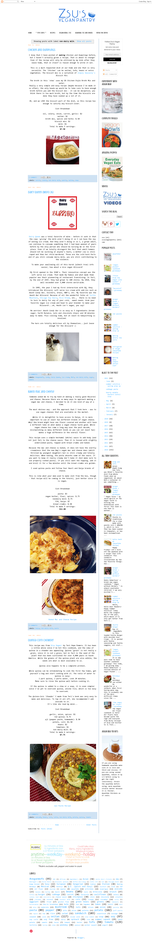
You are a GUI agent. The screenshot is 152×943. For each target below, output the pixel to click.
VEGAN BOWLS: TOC (65, 33)
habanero (115, 902)
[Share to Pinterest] (50, 177)
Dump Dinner (34, 884)
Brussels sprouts (62, 882)
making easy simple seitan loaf (115, 362)
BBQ (117, 879)
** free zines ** (41, 33)
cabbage (56, 895)
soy (113, 916)
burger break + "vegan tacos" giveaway (116, 490)
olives (91, 907)
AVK (54, 879)
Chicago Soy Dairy (48, 298)
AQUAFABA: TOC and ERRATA (83, 33)
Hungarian (78, 884)
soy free (48, 920)
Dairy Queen (34, 237)
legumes (86, 904)
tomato (88, 817)
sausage (114, 913)
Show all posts (84, 41)
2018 (106, 422)
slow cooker (89, 917)
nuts (78, 907)
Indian (93, 884)
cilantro (119, 897)
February (110, 411)
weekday (64, 925)
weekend (77, 925)
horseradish (34, 904)
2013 (106, 439)
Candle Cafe (94, 882)
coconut (50, 899)
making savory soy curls (117, 338)
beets (86, 892)
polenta (85, 910)
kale (66, 904)
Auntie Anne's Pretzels (104, 879)
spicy (63, 919)
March (109, 408)
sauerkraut (101, 913)
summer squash (102, 920)
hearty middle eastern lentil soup (113, 394)
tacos (56, 922)
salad (65, 914)
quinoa (81, 817)
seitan (71, 180)
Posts (107, 70)
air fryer (39, 889)
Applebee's (74, 879)
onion (103, 907)
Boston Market (46, 882)
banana (37, 892)
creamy (91, 899)
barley (47, 892)
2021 (106, 378)
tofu (92, 922)
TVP (121, 887)
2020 (106, 419)
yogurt (105, 925)
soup (76, 180)
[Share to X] (46, 177)
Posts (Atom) (46, 829)
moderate (45, 907)
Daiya (37, 628)
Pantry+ (59, 887)
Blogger (80, 938)
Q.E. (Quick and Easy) (80, 887)
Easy (47, 884)
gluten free (63, 902)
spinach (75, 920)
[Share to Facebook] (48, 177)
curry (117, 899)
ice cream (65, 377)
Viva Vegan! (56, 646)
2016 (106, 429)
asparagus (104, 889)
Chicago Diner (113, 882)
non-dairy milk (54, 180)
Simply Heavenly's (86, 73)
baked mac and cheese (41, 391)
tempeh (67, 922)
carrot (37, 180)
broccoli (97, 892)
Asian (86, 879)
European (61, 884)
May (108, 401)
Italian (106, 884)
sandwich (80, 913)
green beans (82, 902)
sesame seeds (75, 917)
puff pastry (118, 910)
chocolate (105, 897)
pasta (56, 628)
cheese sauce (61, 897)
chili (92, 897)
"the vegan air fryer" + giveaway (117, 704)
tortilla (33, 925)
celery (44, 180)
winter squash (91, 925)
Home (57, 825)
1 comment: (33, 177)
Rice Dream (64, 298)
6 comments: (34, 625)
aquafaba (75, 889)
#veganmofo (39, 377)
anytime (52, 889)
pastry (64, 180)
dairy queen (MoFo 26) (40, 192)
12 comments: (34, 814)
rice (52, 914)
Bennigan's (33, 882)
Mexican (45, 887)
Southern (103, 887)
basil (57, 892)
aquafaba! (117, 254)
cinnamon (38, 899)
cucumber (104, 899)
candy (47, 377)
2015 (106, 433)
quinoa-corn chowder (41, 640)
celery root (34, 897)
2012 (106, 443)
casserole (85, 895)
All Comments (110, 74)
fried (49, 902)
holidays (116, 676)
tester (79, 922)
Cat (103, 882)
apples (63, 889)
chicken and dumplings (41, 50)
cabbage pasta (112, 389)
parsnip (116, 907)
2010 (106, 450)
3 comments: (34, 374)
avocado (38, 817)
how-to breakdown (50, 904)
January (110, 414)
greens (100, 902)
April (109, 404)
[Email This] (42, 177)
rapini (35, 913)
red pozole (117, 314)
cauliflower (100, 895)
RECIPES (52, 33)
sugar (91, 377)
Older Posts (91, 825)
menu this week (102, 33)
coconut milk (65, 899)
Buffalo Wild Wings (79, 882)
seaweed (32, 917)
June (108, 381)
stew (88, 919)
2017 (106, 426)
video (54, 925)
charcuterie (47, 897)
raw (43, 913)
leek (77, 904)
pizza (74, 910)
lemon (98, 904)
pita (65, 910)
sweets (31, 380)
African (63, 879)
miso (34, 907)
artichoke (89, 889)
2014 (106, 436)
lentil (110, 904)
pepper (50, 910)
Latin (56, 817)
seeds (44, 917)
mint (121, 904)
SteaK (113, 887)
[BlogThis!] (44, 177)
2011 (106, 446)
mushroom (61, 907)
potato (75, 817)
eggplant (34, 902)
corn (50, 817)
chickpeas (78, 897)
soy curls (33, 919)
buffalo (32, 894)
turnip (44, 925)
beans (45, 817)
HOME (30, 33)
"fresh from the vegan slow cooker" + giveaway (117, 280)
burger (41, 895)
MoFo (72, 377)
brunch (113, 892)
